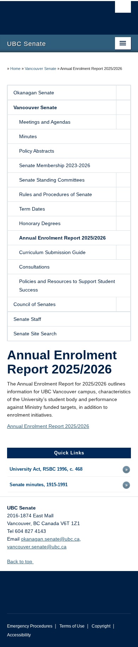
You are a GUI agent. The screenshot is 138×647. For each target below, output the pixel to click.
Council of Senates (34, 304)
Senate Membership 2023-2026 (54, 165)
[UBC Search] (123, 9)
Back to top (20, 561)
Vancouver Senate (40, 68)
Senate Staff (27, 319)
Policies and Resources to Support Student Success (67, 285)
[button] (123, 93)
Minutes (28, 136)
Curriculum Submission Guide (52, 252)
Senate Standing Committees (52, 180)
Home (15, 68)
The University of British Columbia (50, 14)
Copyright (101, 626)
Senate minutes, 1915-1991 (39, 484)
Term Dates (32, 209)
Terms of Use (72, 626)
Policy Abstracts (36, 151)
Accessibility (19, 635)
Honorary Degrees (40, 223)
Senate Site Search (35, 333)
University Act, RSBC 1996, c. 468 (46, 469)
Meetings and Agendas (44, 122)
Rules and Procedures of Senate (55, 194)
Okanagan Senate (33, 92)
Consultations (34, 267)
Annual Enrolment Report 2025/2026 (62, 238)
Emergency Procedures (29, 626)
